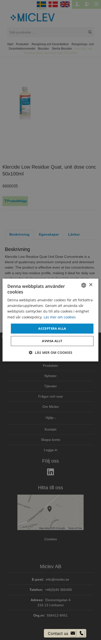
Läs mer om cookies (60, 317)
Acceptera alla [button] (52, 328)
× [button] (90, 285)
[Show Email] (73, 633)
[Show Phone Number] (81, 633)
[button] (50, 352)
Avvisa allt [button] (52, 341)
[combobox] (83, 285)
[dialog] (50, 320)
